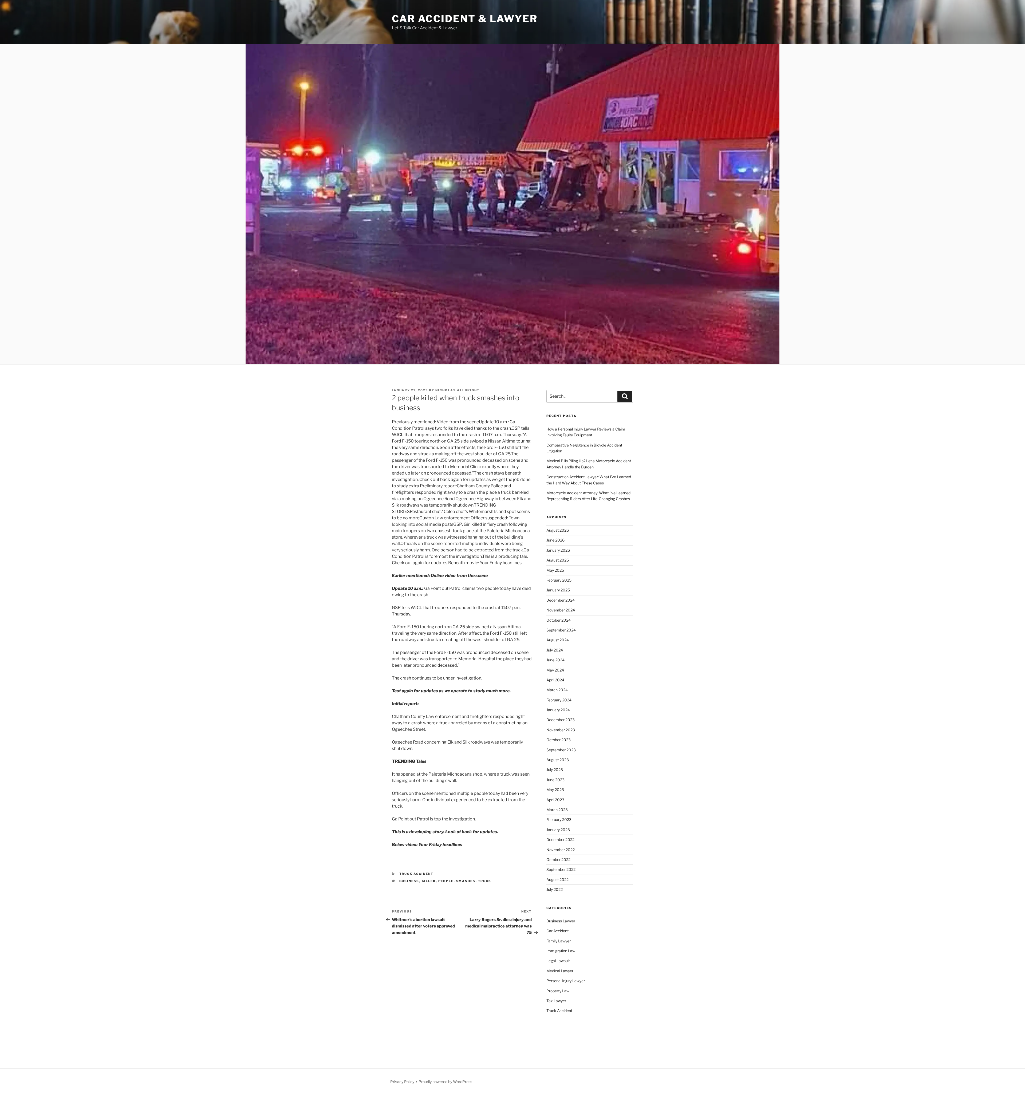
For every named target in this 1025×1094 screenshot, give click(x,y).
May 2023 (555, 789)
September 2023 (561, 750)
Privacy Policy (402, 1081)
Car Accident (557, 931)
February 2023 (558, 819)
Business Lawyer (560, 921)
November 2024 (560, 610)
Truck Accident (416, 874)
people (446, 881)
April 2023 (555, 799)
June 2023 (555, 779)
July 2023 (554, 769)
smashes (466, 881)
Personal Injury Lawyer (565, 980)
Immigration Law (560, 951)
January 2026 (558, 550)
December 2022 (560, 839)
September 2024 (561, 630)
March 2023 (557, 809)
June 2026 (555, 540)
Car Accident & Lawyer (464, 19)
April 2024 (555, 680)
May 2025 (555, 570)
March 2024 (557, 690)
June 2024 (555, 660)
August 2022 (557, 879)
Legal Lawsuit (558, 960)
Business (409, 881)
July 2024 (554, 650)
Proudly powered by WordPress (445, 1081)
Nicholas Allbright (457, 390)
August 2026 (557, 530)
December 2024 (560, 600)
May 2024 (555, 670)
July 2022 (554, 889)
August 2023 (557, 759)
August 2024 (557, 640)
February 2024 (558, 700)
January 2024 (558, 710)
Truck (484, 881)
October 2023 (558, 739)
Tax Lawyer (556, 1000)
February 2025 (558, 580)
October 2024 (558, 620)
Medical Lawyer (559, 971)
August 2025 (557, 560)
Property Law (557, 991)
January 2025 (558, 590)
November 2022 (560, 849)
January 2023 (558, 829)
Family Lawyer (558, 941)
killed (429, 881)
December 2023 (560, 719)
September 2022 (560, 869)
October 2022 (558, 859)
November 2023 (560, 730)
